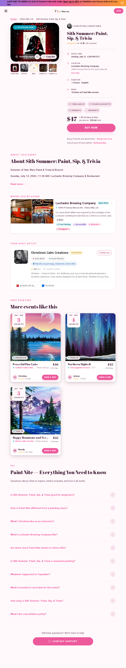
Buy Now (91, 127)
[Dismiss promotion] (122, 3)
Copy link (50, 57)
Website (95, 224)
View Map (75, 73)
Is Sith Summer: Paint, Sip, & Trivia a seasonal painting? (42, 561)
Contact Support (64, 641)
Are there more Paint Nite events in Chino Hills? (38, 547)
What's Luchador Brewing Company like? (34, 534)
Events (13, 19)
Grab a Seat (50, 377)
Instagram (63, 229)
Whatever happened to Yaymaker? (30, 574)
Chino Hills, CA (26, 19)
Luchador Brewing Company (85, 66)
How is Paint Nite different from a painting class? (39, 508)
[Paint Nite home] (61, 11)
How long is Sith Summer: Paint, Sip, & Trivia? (36, 600)
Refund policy (99, 143)
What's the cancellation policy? (28, 614)
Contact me (104, 253)
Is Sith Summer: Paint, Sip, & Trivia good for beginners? (42, 494)
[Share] (37, 56)
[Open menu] (6, 11)
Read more (16, 184)
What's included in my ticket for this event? (35, 587)
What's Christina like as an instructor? (32, 521)
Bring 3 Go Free (104, 139)
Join (118, 11)
